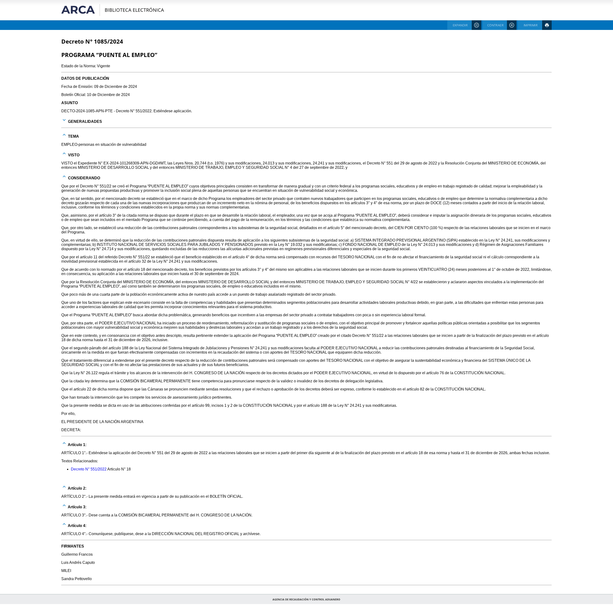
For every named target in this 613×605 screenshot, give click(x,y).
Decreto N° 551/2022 (89, 469)
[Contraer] (64, 135)
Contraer (495, 25)
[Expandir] (64, 120)
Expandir (460, 25)
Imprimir (531, 25)
